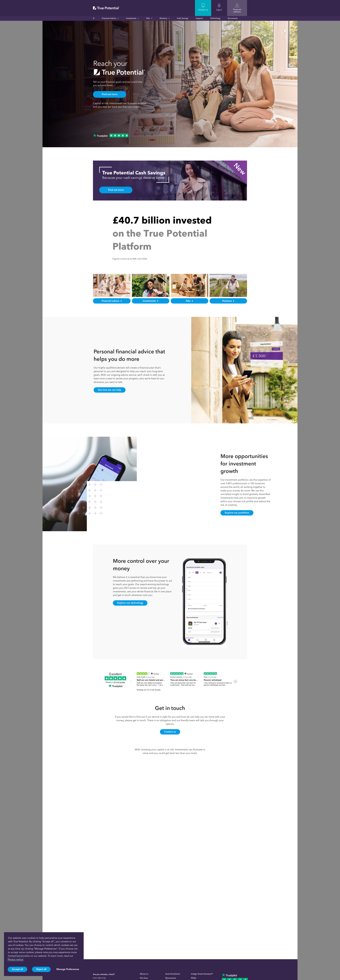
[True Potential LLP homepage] (106, 8)
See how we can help (109, 389)
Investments (131, 18)
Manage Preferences (67, 969)
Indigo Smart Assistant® (202, 974)
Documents (233, 18)
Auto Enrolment (172, 974)
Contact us (170, 731)
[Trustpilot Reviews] (110, 135)
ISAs (148, 18)
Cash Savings (182, 18)
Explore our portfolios (237, 512)
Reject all (41, 969)
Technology (215, 18)
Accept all (17, 969)
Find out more (109, 94)
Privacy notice (15, 959)
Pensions (163, 18)
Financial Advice (109, 18)
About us (144, 974)
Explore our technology (130, 602)
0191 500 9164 (99, 978)
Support (199, 18)
